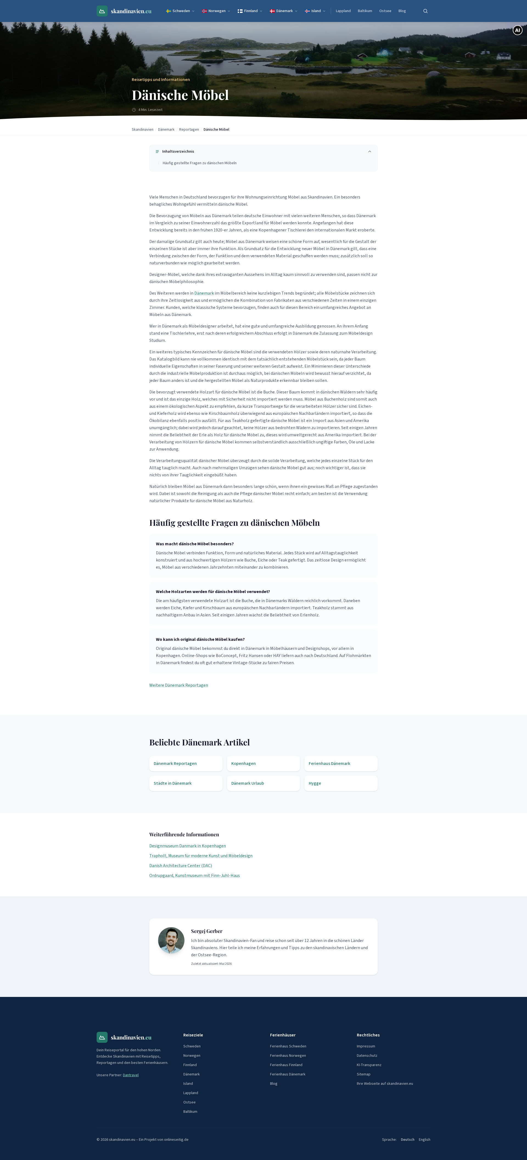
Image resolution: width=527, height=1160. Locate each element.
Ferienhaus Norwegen (288, 1055)
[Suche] (425, 11)
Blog (402, 11)
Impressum (366, 1046)
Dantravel (131, 1075)
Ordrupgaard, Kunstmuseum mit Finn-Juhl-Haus (194, 876)
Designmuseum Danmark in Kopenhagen (187, 846)
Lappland (343, 11)
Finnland (251, 11)
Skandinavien (142, 129)
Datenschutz (367, 1055)
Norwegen (217, 11)
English (424, 1139)
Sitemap (364, 1074)
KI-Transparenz (369, 1065)
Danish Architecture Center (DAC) (180, 866)
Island (316, 11)
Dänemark (284, 11)
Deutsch (407, 1139)
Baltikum (365, 11)
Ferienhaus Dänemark (287, 1074)
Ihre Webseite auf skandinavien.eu (385, 1083)
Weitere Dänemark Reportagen (178, 685)
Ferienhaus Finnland (286, 1065)
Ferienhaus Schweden (288, 1046)
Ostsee (385, 11)
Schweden (181, 11)
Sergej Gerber (206, 931)
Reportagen (189, 129)
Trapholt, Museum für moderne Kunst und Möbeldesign (201, 856)
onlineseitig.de (176, 1139)
